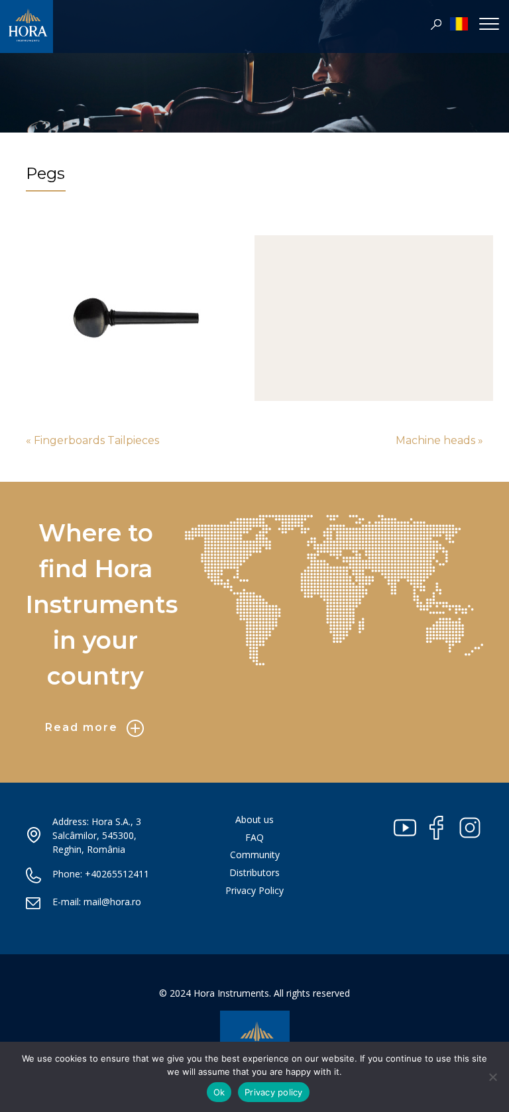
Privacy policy (274, 1092)
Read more (81, 727)
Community (255, 854)
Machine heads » (439, 440)
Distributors (254, 872)
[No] (492, 1077)
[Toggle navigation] (489, 23)
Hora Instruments (26, 30)
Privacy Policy (254, 890)
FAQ (254, 837)
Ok (219, 1092)
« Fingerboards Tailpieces (92, 440)
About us (254, 819)
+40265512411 (117, 873)
